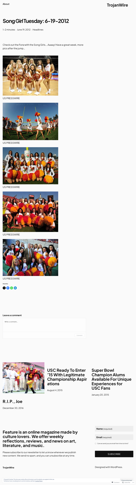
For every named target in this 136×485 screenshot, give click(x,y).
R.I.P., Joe (12, 401)
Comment (79, 335)
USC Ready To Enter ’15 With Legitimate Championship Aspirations (67, 377)
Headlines (38, 29)
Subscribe (114, 454)
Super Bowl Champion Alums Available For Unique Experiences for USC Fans (111, 379)
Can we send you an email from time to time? (112, 443)
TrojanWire (117, 4)
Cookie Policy (38, 481)
